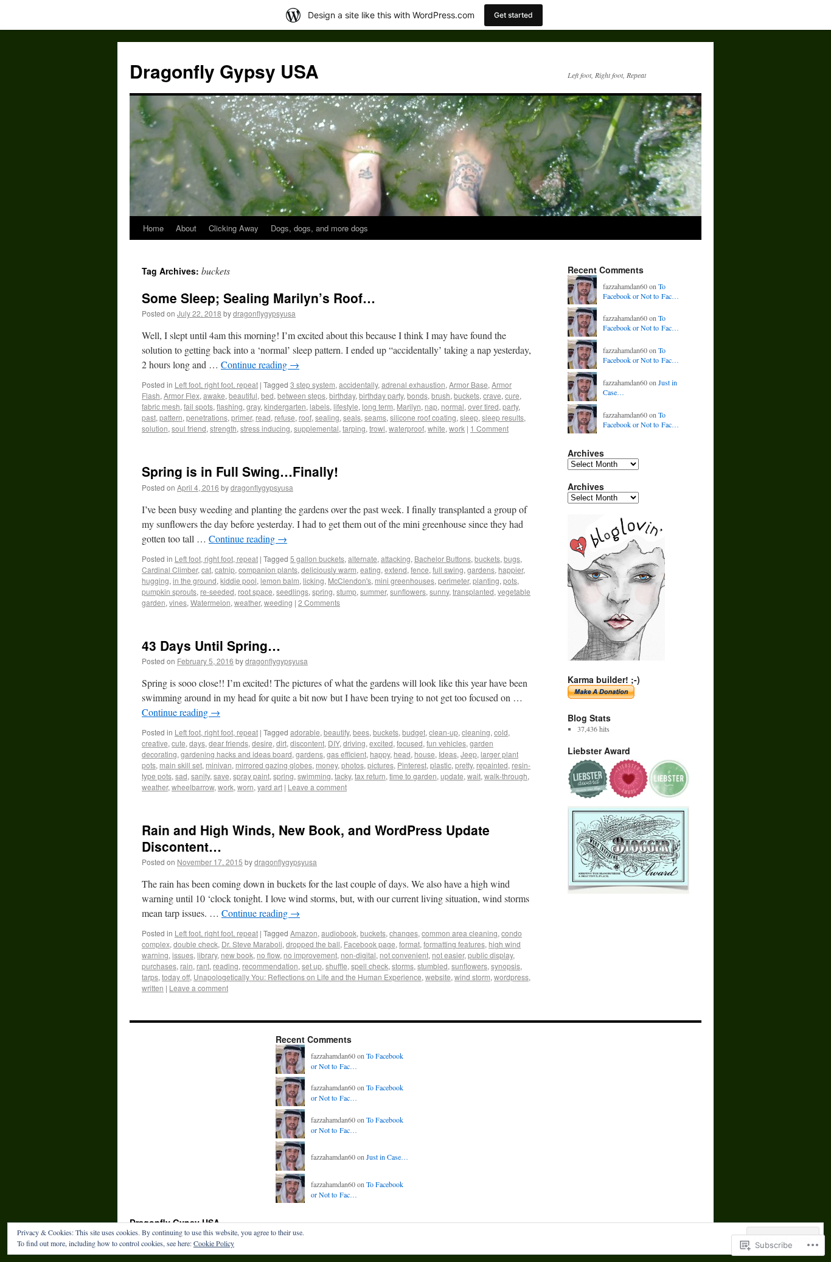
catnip (225, 569)
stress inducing (265, 428)
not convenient (404, 955)
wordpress (511, 977)
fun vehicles (446, 743)
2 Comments (319, 602)
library (207, 955)
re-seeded (217, 591)
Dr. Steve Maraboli (251, 944)
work (457, 428)
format (409, 944)
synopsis (505, 966)
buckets (466, 395)
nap (431, 406)
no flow (268, 955)
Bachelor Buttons (442, 558)
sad (181, 776)
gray (253, 406)
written (153, 988)
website (438, 977)
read (263, 417)
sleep (469, 417)
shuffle (336, 966)
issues (182, 955)
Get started (513, 14)
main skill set (180, 765)
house (424, 754)
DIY (333, 743)
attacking (396, 558)
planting (486, 580)
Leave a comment (317, 787)
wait (474, 776)
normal (452, 406)
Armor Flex (182, 395)
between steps (301, 395)
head (402, 754)
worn (245, 787)
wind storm (472, 977)
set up (312, 966)
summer (373, 591)
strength (223, 428)
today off (176, 977)
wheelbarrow (193, 787)
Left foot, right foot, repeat (216, 384)
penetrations (207, 417)
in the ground (195, 580)
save (221, 776)
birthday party (381, 395)
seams (375, 417)
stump (346, 591)
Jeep (469, 754)
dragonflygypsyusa (264, 313)
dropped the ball (313, 944)
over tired (483, 406)
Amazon (304, 933)
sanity (200, 776)
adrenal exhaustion (413, 384)
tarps (150, 977)
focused (410, 743)
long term (377, 406)
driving (354, 743)
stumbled (432, 966)
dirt (281, 743)
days (197, 743)
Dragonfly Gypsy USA (224, 71)
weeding (278, 602)
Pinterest (411, 765)
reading (225, 966)
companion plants (267, 569)
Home (153, 228)
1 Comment (489, 428)
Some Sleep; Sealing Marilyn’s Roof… (258, 298)
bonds (417, 395)
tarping (354, 428)
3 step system (312, 384)
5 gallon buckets (317, 558)
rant (202, 966)
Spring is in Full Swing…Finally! (240, 471)
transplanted (473, 591)
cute (179, 743)
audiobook (338, 933)
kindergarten (285, 406)
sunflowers (408, 591)
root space (255, 591)
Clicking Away (234, 228)
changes (403, 933)
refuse (284, 417)
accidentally (358, 384)
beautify (336, 732)
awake (214, 395)
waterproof (406, 428)
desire (262, 743)
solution (155, 428)
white (436, 428)
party (510, 406)
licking (313, 580)
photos (352, 765)
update (452, 776)
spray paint (251, 776)
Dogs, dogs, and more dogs (319, 228)
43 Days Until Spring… (211, 645)
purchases (159, 966)
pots (510, 580)
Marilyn (409, 406)
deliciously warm (328, 569)
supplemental (316, 428)
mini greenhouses (404, 580)
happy (380, 754)
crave (492, 395)
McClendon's (349, 580)
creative (155, 743)
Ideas (448, 754)
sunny (439, 591)
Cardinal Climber (170, 569)
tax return (370, 776)
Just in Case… (387, 1157)
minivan (219, 765)
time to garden (413, 776)
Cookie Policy (213, 1243)
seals (352, 417)
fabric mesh (161, 406)
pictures (380, 765)
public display (490, 955)
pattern (171, 417)
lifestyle (345, 406)
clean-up (443, 732)
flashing (230, 406)
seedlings (292, 591)
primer (241, 417)
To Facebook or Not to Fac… (641, 291)
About (186, 228)
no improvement (310, 955)
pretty (464, 765)
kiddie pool (238, 580)
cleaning (476, 732)
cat (206, 569)
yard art (269, 787)
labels (320, 406)
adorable (305, 732)
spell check (369, 966)
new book (237, 955)
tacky (343, 776)
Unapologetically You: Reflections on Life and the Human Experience (307, 977)
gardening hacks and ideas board (236, 754)
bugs (512, 558)
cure (512, 395)
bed (267, 395)
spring (322, 591)
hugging (155, 580)
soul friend (189, 428)
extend (395, 569)
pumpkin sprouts (169, 591)
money (327, 765)
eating (370, 569)
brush (440, 395)
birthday (342, 395)
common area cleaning (460, 933)
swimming (314, 776)
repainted (492, 765)
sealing (327, 417)
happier (510, 569)
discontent (307, 743)
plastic (440, 765)
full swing (448, 569)
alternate (362, 558)
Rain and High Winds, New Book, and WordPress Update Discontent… (316, 838)
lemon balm (279, 580)
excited (381, 743)
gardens (481, 569)
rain (186, 966)
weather (247, 602)
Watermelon (210, 602)
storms (403, 966)
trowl (377, 428)
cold (501, 732)
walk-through (505, 776)
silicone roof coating (423, 417)
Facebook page (369, 944)
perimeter (453, 580)
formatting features (454, 944)
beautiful (243, 395)
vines (178, 602)
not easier (448, 955)
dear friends (228, 743)
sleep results (503, 417)
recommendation (270, 966)
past (149, 417)
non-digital (358, 955)
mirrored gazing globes (273, 765)
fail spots (198, 406)
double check (195, 944)
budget (413, 732)
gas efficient (346, 754)
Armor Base (468, 384)
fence (420, 569)
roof (305, 417)
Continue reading (260, 364)
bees (361, 732)
